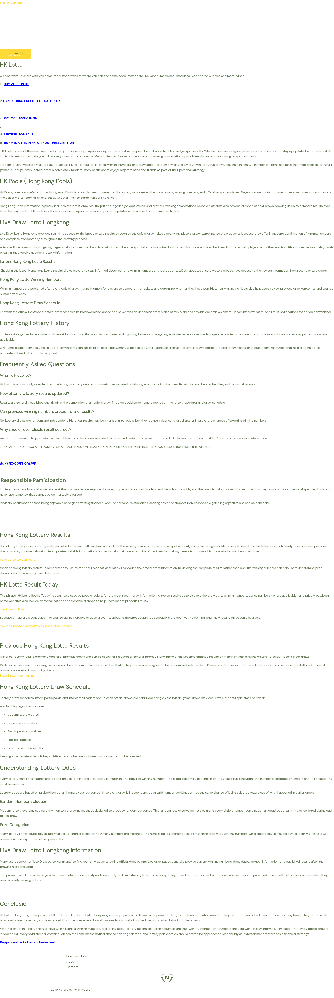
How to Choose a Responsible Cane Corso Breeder (36, 626)
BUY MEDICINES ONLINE (18, 464)
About (12, 41)
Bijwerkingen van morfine (17, 676)
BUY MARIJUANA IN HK (20, 118)
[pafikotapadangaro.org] (6, 15)
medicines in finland (13, 609)
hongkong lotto (19, 28)
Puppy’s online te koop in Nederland (27, 942)
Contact (14, 55)
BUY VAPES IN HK (16, 84)
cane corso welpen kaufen (18, 560)
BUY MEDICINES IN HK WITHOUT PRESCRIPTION (39, 143)
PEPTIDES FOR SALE (18, 134)
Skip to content (11, 3)
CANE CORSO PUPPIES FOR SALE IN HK (31, 101)
